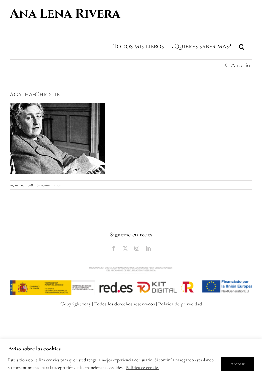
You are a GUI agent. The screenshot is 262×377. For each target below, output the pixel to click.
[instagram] (136, 248)
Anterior (241, 65)
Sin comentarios (49, 185)
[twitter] (125, 248)
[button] (241, 45)
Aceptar (237, 363)
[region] (131, 358)
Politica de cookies (142, 367)
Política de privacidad (180, 304)
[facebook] (113, 248)
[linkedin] (148, 248)
